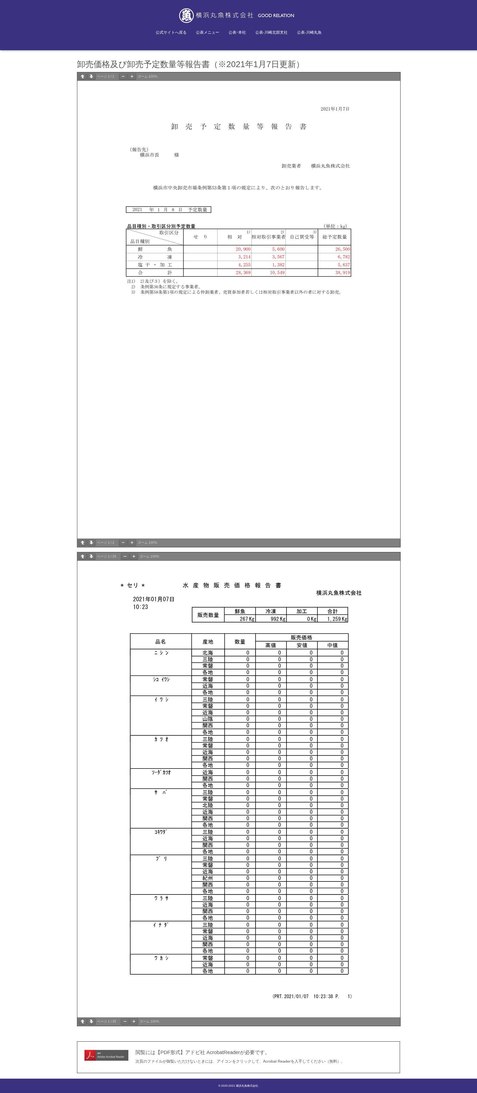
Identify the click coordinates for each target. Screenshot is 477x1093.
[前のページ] (82, 76)
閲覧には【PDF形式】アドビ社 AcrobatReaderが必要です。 (203, 1052)
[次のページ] (91, 76)
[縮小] (123, 76)
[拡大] (132, 76)
